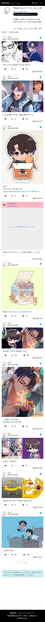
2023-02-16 (37, 318)
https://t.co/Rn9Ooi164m (22, 312)
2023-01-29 (37, 468)
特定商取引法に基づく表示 (17, 616)
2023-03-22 (37, 121)
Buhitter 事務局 (12, 206)
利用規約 (13, 613)
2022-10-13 (37, 557)
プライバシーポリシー (26, 613)
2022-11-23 (37, 507)
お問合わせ (33, 616)
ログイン (8, 575)
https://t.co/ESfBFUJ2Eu (30, 191)
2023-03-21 (37, 198)
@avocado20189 (20, 11)
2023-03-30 (37, 71)
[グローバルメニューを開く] (40, 3)
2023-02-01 (37, 358)
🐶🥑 (9, 37)
